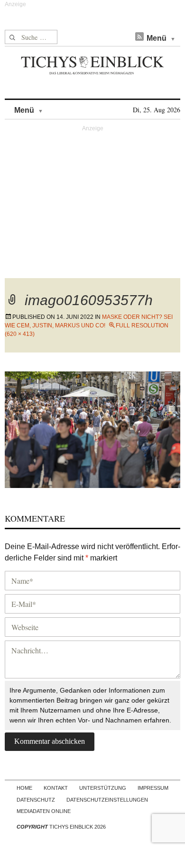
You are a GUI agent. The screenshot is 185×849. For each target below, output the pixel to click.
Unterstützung (102, 788)
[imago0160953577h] (92, 429)
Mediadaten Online (44, 811)
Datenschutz (36, 800)
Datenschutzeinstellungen (107, 800)
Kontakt (56, 788)
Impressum (153, 788)
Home (24, 788)
